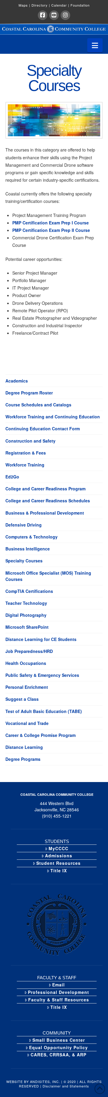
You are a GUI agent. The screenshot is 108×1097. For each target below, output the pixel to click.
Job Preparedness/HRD (29, 651)
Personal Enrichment (26, 687)
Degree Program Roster (29, 393)
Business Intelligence (27, 549)
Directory (41, 5)
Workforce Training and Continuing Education (52, 417)
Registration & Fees (25, 453)
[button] (95, 45)
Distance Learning (24, 747)
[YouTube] (54, 15)
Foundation (80, 5)
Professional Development (58, 992)
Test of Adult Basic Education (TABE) (43, 711)
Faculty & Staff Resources (58, 1000)
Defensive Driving (23, 525)
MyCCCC (58, 848)
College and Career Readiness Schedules (47, 501)
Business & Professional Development (44, 513)
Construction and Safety (30, 441)
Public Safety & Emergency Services (42, 675)
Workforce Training (24, 465)
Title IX (58, 870)
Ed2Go (12, 477)
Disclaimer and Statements (66, 1086)
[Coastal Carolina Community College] (54, 29)
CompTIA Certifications (29, 591)
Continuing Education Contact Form (42, 429)
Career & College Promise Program (40, 735)
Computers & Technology (31, 537)
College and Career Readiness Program (45, 489)
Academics (16, 381)
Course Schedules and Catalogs (38, 405)
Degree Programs (22, 759)
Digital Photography (25, 615)
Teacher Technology (26, 603)
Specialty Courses (24, 561)
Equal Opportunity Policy (58, 1047)
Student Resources (58, 863)
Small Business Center (58, 1040)
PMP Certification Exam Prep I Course (50, 223)
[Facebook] (42, 15)
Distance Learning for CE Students (40, 639)
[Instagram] (65, 15)
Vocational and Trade (27, 723)
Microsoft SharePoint (27, 627)
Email (58, 985)
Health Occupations (25, 663)
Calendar (60, 5)
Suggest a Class (22, 699)
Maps (24, 5)
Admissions (58, 856)
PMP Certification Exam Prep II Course (51, 230)
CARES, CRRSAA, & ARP (58, 1055)
